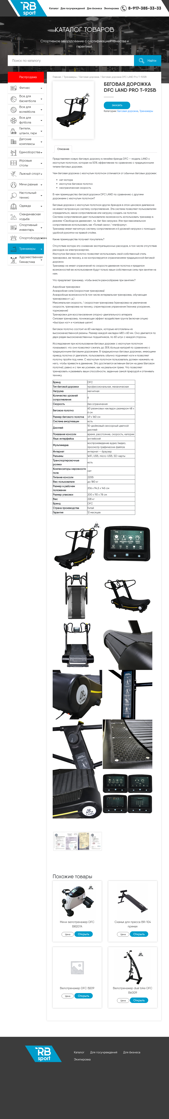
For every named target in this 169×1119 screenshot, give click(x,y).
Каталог (54, 8)
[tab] (63, 149)
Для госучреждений (73, 8)
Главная (57, 76)
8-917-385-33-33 (144, 8)
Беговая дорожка (89, 76)
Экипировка (111, 8)
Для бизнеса (94, 8)
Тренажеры (70, 76)
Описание (63, 149)
